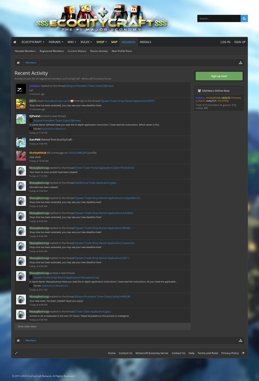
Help (191, 353)
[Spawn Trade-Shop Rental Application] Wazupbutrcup (66, 277)
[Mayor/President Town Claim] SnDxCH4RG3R (102, 296)
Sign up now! (219, 76)
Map (114, 42)
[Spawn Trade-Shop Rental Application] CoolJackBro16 (107, 198)
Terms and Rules (208, 353)
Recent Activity (99, 51)
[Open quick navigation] (240, 63)
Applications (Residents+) (55, 285)
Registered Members (52, 51)
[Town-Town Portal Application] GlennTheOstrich (104, 168)
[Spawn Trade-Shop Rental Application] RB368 (102, 228)
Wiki (71, 42)
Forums (55, 42)
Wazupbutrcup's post (57, 101)
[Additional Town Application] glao (95, 183)
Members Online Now (215, 90)
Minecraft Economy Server (152, 353)
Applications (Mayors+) (54, 128)
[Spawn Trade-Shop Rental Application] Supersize (104, 243)
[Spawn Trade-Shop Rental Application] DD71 (128, 101)
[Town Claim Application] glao (92, 311)
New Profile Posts (122, 51)
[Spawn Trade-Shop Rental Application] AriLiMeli (104, 213)
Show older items (27, 326)
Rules (85, 42)
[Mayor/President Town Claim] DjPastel (89, 86)
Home (112, 353)
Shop (100, 42)
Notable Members (25, 51)
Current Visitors (77, 51)
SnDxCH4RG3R (77, 153)
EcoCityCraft (32, 42)
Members (129, 42)
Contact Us (125, 353)
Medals (145, 42)
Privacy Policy (230, 353)
